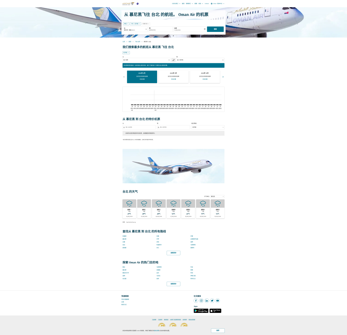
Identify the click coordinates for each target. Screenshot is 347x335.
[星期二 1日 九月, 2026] (156, 104)
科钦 (191, 273)
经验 (201, 4)
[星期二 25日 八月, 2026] (135, 104)
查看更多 (173, 253)
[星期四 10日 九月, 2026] (182, 104)
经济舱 (125, 52)
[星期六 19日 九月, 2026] (208, 104)
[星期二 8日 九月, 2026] (176, 104)
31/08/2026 (177, 30)
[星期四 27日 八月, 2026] (141, 104)
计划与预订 (176, 4)
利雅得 (124, 236)
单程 (125, 24)
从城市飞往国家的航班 (175, 319)
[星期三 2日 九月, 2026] (158, 104)
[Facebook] (196, 300)
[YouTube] (217, 300)
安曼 (158, 236)
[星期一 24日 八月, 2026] (132, 104)
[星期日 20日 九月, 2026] (211, 104)
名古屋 (124, 278)
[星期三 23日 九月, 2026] (220, 104)
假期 (196, 3)
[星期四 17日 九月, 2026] (203, 104)
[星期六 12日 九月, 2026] (188, 104)
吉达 (124, 245)
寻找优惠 (142, 79)
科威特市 (159, 245)
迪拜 (191, 242)
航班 (130, 41)
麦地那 (124, 247)
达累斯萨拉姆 (194, 239)
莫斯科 (192, 247)
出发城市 (185, 319)
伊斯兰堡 (193, 275)
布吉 (191, 267)
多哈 (158, 242)
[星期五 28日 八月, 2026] (144, 104)
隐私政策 (156, 330)
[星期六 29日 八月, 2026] (147, 104)
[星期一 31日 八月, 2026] (153, 104)
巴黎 (191, 236)
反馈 (122, 302)
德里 (191, 270)
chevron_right (223, 76)
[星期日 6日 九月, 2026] (170, 104)
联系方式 (124, 304)
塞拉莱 (124, 239)
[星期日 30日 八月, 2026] (150, 104)
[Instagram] (201, 300)
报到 (183, 3)
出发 (175, 28)
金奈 (158, 278)
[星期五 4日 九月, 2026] (164, 104)
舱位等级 (194, 123)
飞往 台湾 (137, 41)
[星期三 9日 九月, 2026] (179, 104)
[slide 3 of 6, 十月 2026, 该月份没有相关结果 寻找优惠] (205, 77)
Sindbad (207, 3)
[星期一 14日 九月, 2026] (194, 104)
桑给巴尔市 (126, 273)
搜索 (215, 29)
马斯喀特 (193, 245)
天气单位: (207, 196)
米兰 (158, 247)
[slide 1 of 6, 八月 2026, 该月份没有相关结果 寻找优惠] (142, 77)
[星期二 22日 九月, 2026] (217, 104)
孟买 (158, 273)
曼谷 (124, 267)
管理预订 (189, 4)
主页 (124, 41)
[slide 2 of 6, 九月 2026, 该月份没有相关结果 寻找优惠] (173, 77)
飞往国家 (154, 319)
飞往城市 (160, 319)
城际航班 (166, 319)
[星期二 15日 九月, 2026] (197, 104)
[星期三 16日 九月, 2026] (200, 104)
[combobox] (134, 30)
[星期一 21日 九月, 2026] (214, 104)
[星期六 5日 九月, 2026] (167, 104)
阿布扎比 (193, 278)
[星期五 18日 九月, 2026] (205, 104)
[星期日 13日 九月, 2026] (191, 104)
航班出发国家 (192, 319)
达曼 (124, 242)
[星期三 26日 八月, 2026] (138, 104)
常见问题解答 (125, 299)
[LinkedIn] (207, 300)
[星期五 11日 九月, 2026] (185, 104)
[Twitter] (212, 300)
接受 (217, 330)
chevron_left (124, 76)
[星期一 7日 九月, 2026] (173, 104)
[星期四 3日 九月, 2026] (161, 104)
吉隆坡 (158, 270)
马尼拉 (158, 275)
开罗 (158, 239)
